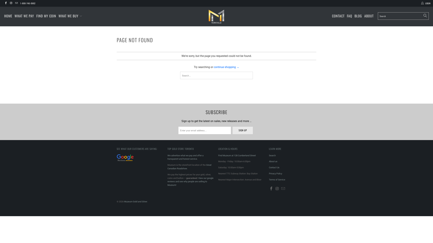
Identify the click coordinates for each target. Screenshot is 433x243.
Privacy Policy (275, 173)
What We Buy (69, 15)
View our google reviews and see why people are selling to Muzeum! (190, 181)
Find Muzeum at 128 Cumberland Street (237, 155)
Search (272, 155)
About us (273, 161)
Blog (358, 15)
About (369, 15)
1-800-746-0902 (28, 3)
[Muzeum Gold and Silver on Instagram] (10, 3)
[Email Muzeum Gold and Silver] (16, 3)
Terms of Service (277, 179)
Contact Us (274, 167)
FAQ (349, 15)
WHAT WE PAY (24, 15)
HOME (8, 15)
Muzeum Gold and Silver (135, 201)
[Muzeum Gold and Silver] (216, 16)
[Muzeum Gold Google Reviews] (125, 161)
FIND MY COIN (46, 15)
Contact (338, 15)
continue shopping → (226, 67)
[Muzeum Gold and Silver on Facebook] (5, 3)
